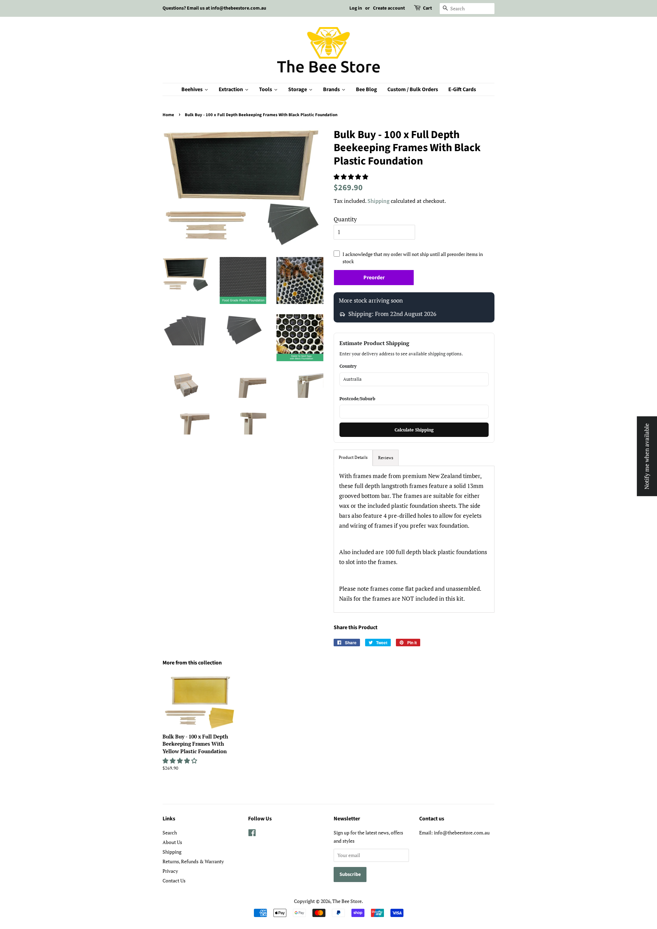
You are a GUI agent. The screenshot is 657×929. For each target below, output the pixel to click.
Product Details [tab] (353, 457)
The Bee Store (347, 901)
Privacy (170, 871)
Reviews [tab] (385, 457)
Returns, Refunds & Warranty (193, 861)
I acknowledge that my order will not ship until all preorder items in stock (413, 258)
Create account (389, 8)
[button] (352, 177)
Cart (427, 8)
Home (168, 115)
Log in (355, 8)
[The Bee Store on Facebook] (252, 834)
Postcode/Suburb (357, 398)
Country (348, 366)
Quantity (345, 219)
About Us (172, 842)
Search (170, 832)
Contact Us (174, 880)
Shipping (378, 201)
